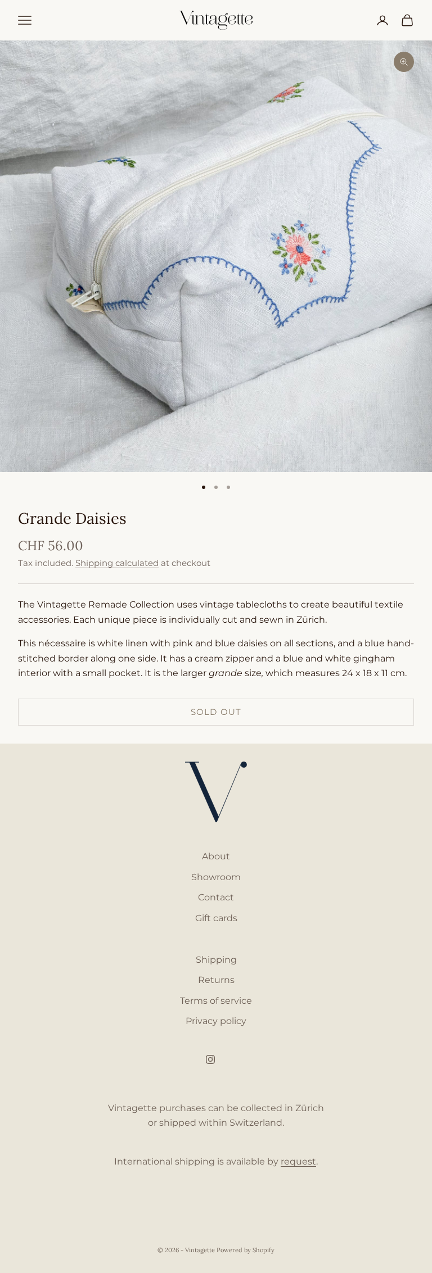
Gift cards (216, 918)
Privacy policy (216, 1021)
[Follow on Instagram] (210, 1059)
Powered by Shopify (245, 1250)
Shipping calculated (117, 563)
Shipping (216, 959)
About (216, 856)
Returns (216, 980)
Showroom (216, 877)
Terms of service (216, 1000)
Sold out (216, 711)
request (298, 1161)
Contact (216, 897)
